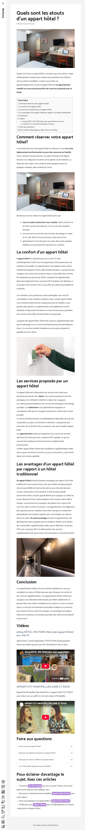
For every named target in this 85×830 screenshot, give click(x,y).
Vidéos (22, 118)
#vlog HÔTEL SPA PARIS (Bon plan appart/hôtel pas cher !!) (43, 121)
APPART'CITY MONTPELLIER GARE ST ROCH (38, 124)
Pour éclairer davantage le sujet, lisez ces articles (38, 130)
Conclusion (23, 115)
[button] (3, 3)
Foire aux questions (26, 127)
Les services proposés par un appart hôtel (35, 109)
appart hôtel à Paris (61, 793)
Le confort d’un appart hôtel (30, 106)
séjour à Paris (40, 804)
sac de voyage (35, 786)
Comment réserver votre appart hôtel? (34, 103)
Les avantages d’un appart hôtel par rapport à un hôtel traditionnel (45, 112)
